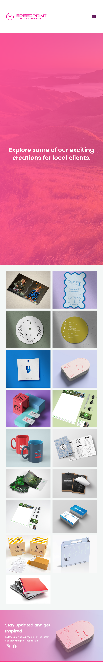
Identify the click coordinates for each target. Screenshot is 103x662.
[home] (26, 16)
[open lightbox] (28, 290)
